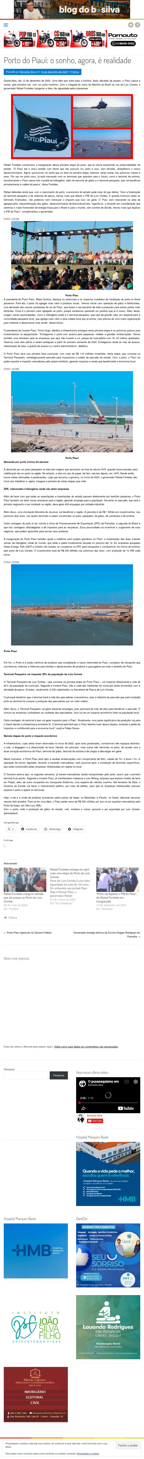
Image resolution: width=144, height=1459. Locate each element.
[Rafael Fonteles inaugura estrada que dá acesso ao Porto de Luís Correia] (25, 880)
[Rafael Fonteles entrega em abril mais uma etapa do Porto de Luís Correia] (73, 886)
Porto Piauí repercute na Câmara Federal (27, 932)
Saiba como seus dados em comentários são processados (86, 1046)
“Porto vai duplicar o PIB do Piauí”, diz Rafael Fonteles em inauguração (116, 897)
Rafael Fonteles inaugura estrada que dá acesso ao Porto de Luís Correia (24, 897)
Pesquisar (9, 1069)
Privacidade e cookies (88, 1453)
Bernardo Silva (28, 72)
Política (75, 72)
